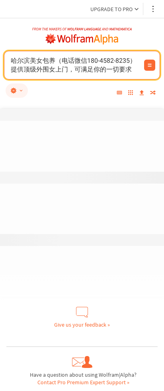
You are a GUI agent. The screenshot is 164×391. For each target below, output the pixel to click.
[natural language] (17, 90)
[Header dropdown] (153, 9)
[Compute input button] (149, 65)
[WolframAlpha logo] (82, 39)
